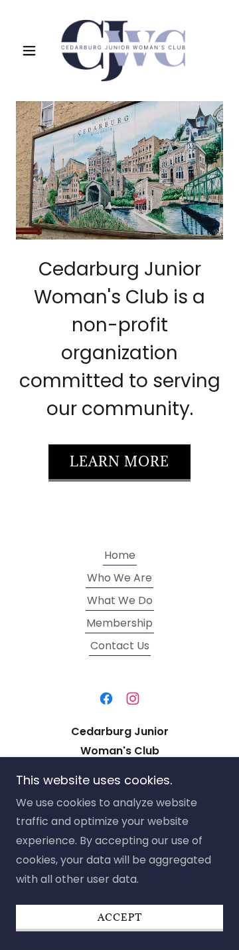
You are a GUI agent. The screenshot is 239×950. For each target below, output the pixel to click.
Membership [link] (119, 623)
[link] (119, 50)
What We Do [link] (120, 600)
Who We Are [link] (119, 577)
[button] (31, 50)
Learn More (119, 461)
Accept (120, 917)
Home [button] (119, 555)
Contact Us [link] (119, 645)
